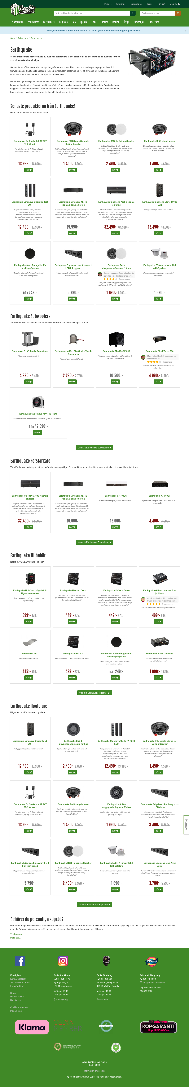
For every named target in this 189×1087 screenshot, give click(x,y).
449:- (70, 616)
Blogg (13, 993)
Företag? (161, 4)
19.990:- (73, 227)
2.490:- (112, 164)
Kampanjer (138, 22)
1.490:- (155, 164)
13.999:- (24, 164)
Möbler (115, 22)
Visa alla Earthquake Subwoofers (93, 447)
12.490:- (24, 227)
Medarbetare (16, 1010)
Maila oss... (15, 937)
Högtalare (64, 22)
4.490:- (155, 521)
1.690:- (111, 293)
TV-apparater (17, 22)
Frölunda (103, 999)
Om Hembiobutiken (19, 1007)
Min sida (174, 4)
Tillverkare (154, 22)
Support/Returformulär (20, 982)
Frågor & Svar (16, 985)
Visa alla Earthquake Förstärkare (93, 542)
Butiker (107, 4)
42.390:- (41, 427)
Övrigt (126, 22)
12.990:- (116, 521)
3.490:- (155, 825)
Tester (150, 4)
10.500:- (116, 376)
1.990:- (111, 825)
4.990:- (25, 376)
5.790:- (73, 293)
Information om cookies (94, 1070)
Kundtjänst (120, 4)
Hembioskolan (136, 4)
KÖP (28, 169)
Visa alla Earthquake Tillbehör (93, 692)
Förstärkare (49, 22)
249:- (33, 293)
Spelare (83, 22)
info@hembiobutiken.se (154, 982)
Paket (94, 22)
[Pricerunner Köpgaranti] (159, 1026)
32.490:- (111, 227)
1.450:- (68, 164)
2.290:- (68, 376)
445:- (26, 672)
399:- (26, 616)
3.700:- (155, 884)
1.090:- (155, 672)
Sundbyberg (62, 999)
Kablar (105, 22)
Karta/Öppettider (18, 978)
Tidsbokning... (16, 934)
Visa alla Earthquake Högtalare (93, 904)
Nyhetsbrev (15, 1000)
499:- (156, 616)
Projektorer (33, 22)
